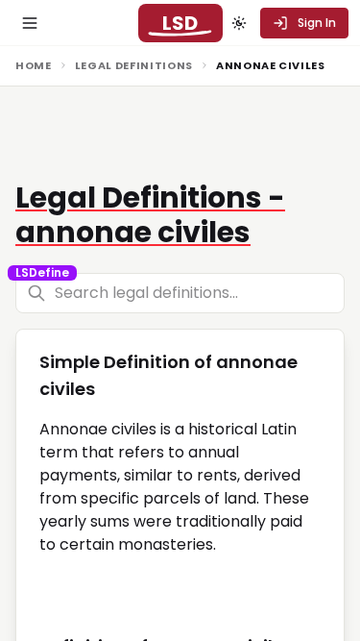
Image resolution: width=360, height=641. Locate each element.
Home (33, 65)
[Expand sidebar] (30, 23)
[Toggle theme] (239, 23)
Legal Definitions (134, 65)
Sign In (317, 22)
